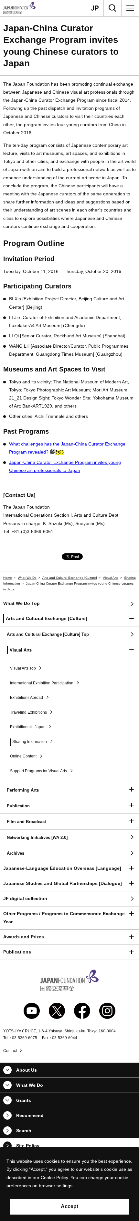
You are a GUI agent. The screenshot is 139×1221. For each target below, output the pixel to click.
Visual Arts (110, 577)
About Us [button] (26, 1070)
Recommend (30, 1115)
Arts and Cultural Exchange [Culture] (69, 577)
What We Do (27, 577)
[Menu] (130, 8)
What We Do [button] (29, 1085)
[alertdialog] (69, 1184)
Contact (10, 1050)
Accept (69, 1206)
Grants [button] (23, 1100)
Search (23, 1130)
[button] (69, 618)
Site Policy (27, 1145)
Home (7, 577)
